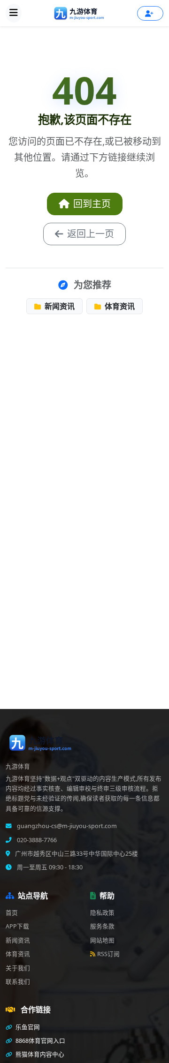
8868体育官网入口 (39, 1041)
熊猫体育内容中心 (39, 1054)
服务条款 (102, 926)
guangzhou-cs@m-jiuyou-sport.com (66, 826)
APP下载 (17, 926)
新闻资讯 (59, 306)
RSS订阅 (108, 954)
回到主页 (92, 203)
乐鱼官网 (27, 1027)
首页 (12, 913)
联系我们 (18, 982)
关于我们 (18, 968)
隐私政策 (102, 913)
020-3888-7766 (36, 840)
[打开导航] (14, 13)
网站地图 (102, 940)
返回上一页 (90, 233)
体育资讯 (119, 306)
